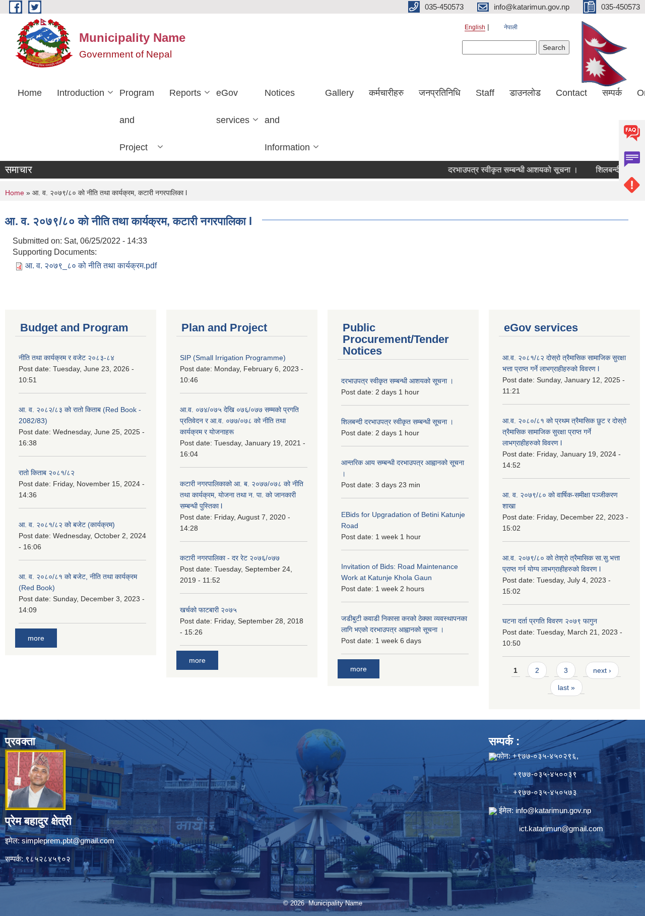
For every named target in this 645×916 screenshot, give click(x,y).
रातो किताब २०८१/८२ (47, 473)
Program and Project (136, 120)
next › (602, 670)
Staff (485, 93)
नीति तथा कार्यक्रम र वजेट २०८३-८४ (66, 358)
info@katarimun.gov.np (553, 810)
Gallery (339, 93)
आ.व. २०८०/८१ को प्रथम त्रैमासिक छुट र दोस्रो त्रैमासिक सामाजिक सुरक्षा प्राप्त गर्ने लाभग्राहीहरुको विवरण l (564, 432)
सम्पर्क (612, 93)
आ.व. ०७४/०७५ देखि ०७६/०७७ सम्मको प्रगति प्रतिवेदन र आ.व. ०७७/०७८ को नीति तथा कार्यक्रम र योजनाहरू (239, 421)
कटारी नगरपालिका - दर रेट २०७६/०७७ (230, 558)
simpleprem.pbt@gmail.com (68, 840)
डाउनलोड (525, 93)
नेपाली (511, 27)
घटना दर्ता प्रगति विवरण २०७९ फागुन (549, 621)
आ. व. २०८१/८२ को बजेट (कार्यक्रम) (67, 525)
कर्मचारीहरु (386, 93)
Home (30, 93)
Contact (571, 93)
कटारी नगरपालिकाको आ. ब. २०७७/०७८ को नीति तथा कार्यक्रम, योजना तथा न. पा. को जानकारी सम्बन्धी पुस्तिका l (241, 495)
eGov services (232, 106)
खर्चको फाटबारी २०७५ (208, 610)
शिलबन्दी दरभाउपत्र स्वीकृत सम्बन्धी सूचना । (397, 422)
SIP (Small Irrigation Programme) (233, 358)
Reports (185, 93)
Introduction (80, 93)
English (475, 27)
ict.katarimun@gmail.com (561, 828)
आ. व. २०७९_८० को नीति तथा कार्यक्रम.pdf (91, 265)
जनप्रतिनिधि (440, 93)
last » (566, 687)
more (36, 638)
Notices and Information (287, 120)
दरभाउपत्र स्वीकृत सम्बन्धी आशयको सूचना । (496, 169)
